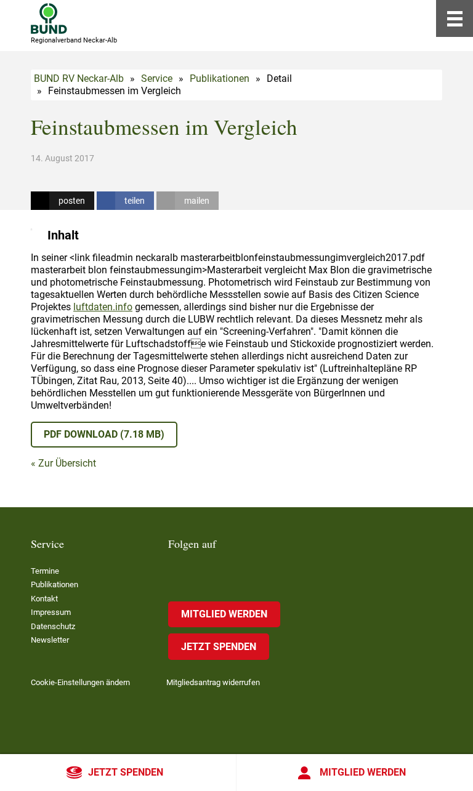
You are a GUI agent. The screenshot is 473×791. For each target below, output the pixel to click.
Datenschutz (53, 626)
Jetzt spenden (125, 772)
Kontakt (44, 598)
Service (156, 78)
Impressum (51, 612)
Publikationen (219, 78)
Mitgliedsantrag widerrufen (213, 682)
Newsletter (50, 639)
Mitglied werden (363, 772)
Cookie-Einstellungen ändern (80, 682)
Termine (45, 571)
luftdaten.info (102, 307)
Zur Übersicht (67, 463)
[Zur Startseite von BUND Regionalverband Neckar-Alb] (49, 18)
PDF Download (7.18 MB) (104, 434)
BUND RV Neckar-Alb (79, 78)
